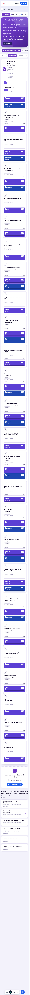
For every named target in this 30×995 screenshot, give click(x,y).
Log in (17, 3)
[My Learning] (10, 992)
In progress (20, 55)
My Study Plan (15, 14)
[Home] (5, 9)
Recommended (12, 55)
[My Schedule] (17, 992)
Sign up (25, 3)
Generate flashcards (15, 784)
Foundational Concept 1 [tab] (12, 50)
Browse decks (7, 43)
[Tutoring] (14, 992)
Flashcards (6, 14)
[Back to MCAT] (2, 9)
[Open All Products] (23, 992)
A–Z (26, 55)
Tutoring (24, 14)
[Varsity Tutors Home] (3, 3)
